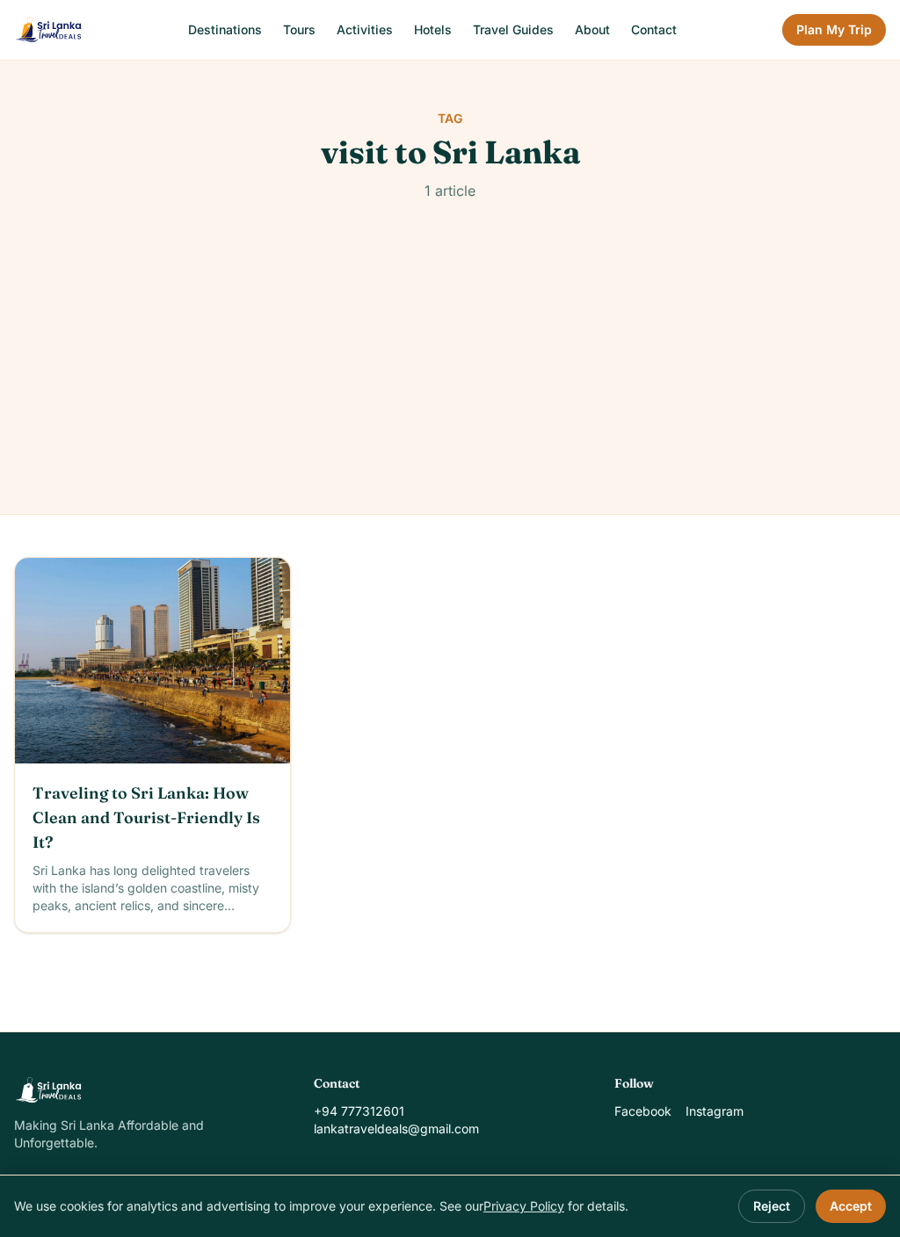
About (592, 29)
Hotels (433, 29)
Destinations (225, 29)
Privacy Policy (523, 1205)
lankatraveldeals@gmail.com (396, 1128)
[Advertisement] (450, 382)
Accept (851, 1205)
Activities (365, 29)
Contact (654, 29)
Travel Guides (513, 29)
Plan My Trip (834, 29)
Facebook (642, 1110)
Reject (771, 1205)
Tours (299, 29)
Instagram (715, 1110)
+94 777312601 (359, 1110)
